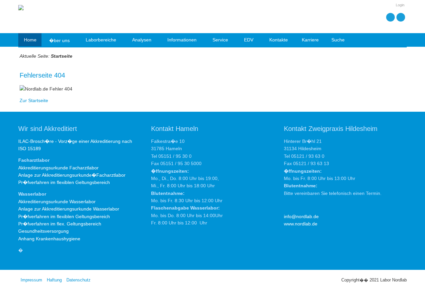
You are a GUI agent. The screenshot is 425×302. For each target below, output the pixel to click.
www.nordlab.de (300, 223)
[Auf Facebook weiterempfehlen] (400, 17)
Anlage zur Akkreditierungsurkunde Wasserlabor (68, 208)
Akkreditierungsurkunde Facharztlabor (58, 167)
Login (400, 5)
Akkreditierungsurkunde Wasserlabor (57, 201)
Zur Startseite (34, 100)
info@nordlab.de (301, 216)
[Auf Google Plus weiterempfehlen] (390, 17)
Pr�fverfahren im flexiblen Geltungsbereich (64, 182)
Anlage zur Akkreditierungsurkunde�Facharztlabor (72, 175)
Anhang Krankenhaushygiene (49, 238)
